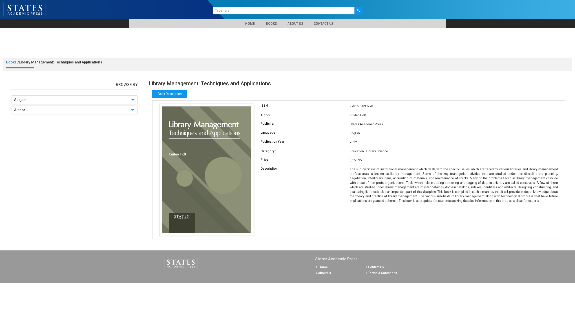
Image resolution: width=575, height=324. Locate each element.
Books (270, 23)
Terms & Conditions (382, 273)
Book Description (170, 94)
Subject (20, 100)
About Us (295, 23)
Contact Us (323, 23)
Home (249, 23)
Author (19, 110)
